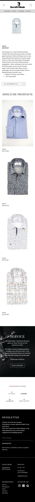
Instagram (19, 485)
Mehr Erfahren (17, 365)
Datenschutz (5, 493)
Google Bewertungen (28, 485)
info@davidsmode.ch (23, 476)
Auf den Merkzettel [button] (11, 84)
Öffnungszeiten (5, 487)
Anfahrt (4, 489)
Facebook (23, 485)
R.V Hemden (21, 11)
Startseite (7, 11)
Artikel (14, 11)
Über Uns (4, 485)
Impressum (4, 491)
